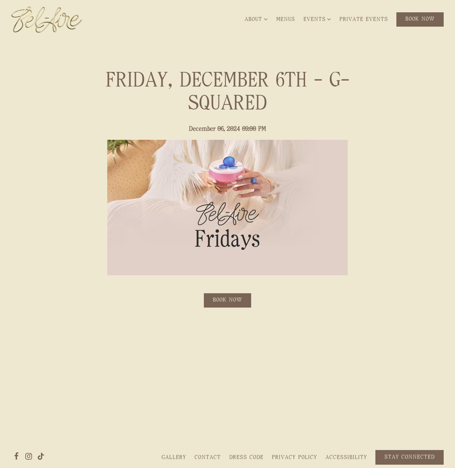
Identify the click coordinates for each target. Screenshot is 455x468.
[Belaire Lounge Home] (46, 19)
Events (318, 19)
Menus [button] (285, 19)
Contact (208, 457)
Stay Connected (409, 457)
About (257, 19)
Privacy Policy (294, 457)
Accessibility (346, 457)
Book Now (227, 300)
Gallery (174, 457)
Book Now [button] (420, 19)
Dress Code (246, 457)
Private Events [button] (363, 19)
